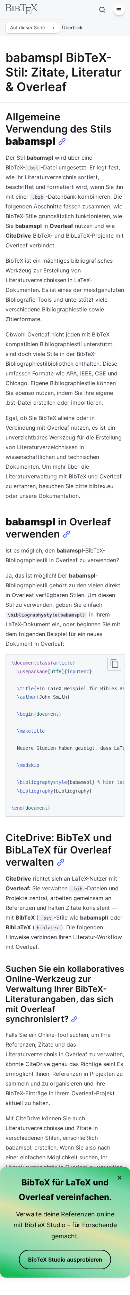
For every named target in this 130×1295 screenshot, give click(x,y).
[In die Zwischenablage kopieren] (114, 664)
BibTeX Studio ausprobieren (65, 1259)
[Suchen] (102, 10)
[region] (65, 735)
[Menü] (118, 9)
